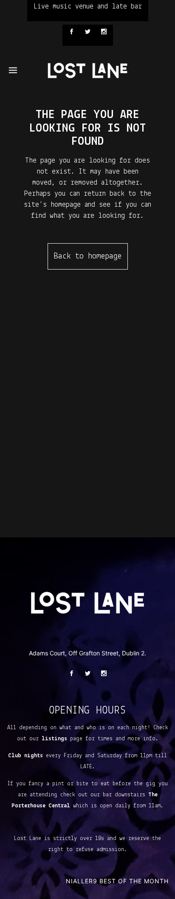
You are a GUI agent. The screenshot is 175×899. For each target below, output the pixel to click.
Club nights (25, 756)
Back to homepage (87, 256)
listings (54, 739)
